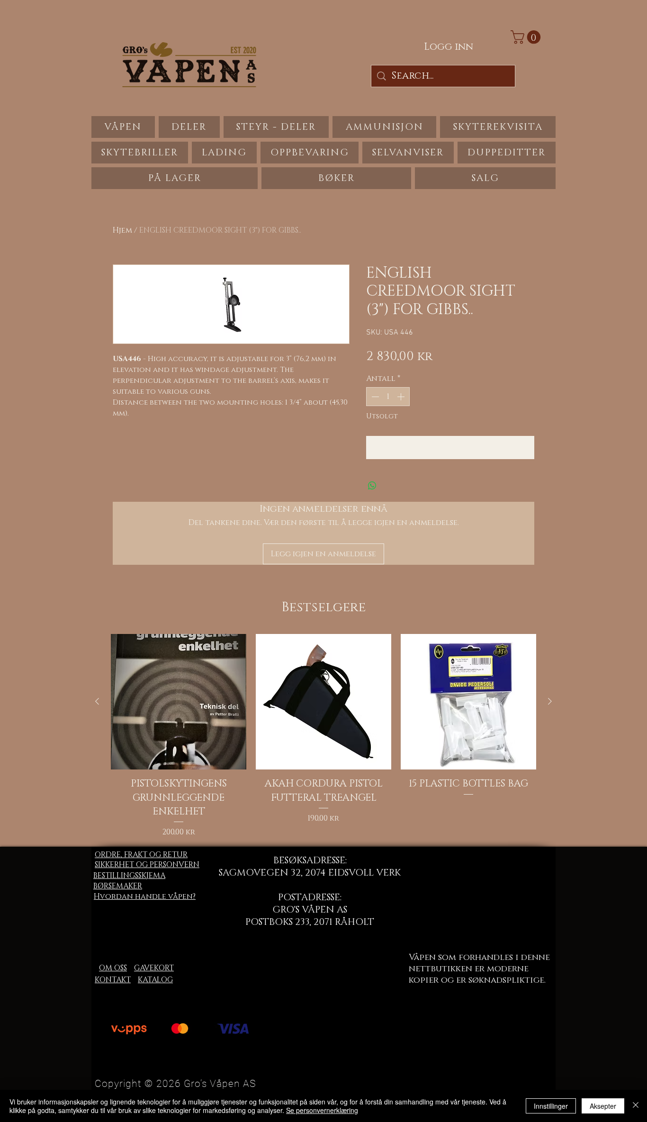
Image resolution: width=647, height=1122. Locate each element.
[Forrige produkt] (97, 701)
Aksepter (603, 1106)
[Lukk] (635, 1105)
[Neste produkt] (550, 701)
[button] (527, 37)
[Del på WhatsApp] (372, 485)
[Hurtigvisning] (178, 701)
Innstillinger (551, 1106)
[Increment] (401, 397)
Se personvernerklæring (322, 1110)
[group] (323, 735)
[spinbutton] (388, 397)
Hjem (122, 230)
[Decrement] (374, 397)
